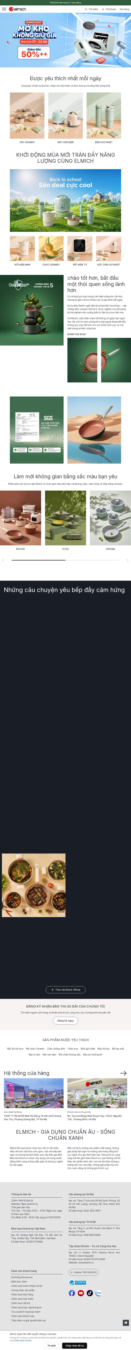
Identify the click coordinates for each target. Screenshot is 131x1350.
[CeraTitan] (94, 430)
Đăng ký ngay (65, 1020)
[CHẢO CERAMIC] (51, 248)
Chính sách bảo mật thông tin (26, 1307)
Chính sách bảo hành (22, 1298)
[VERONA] (95, 518)
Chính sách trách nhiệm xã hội (26, 1286)
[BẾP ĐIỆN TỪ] (79, 248)
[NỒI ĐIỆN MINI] (22, 248)
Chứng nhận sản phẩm (23, 1290)
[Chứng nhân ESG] (37, 430)
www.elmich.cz (86, 1262)
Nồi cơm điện (49, 1054)
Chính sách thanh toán (22, 1316)
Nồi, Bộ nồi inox (15, 1048)
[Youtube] (81, 1293)
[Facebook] (72, 1293)
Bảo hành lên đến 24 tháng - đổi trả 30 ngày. (65, 2)
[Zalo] (99, 1293)
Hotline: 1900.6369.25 (85, 1272)
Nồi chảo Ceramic (35, 1048)
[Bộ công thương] (94, 1283)
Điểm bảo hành (19, 1281)
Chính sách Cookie (22, 1340)
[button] (128, 560)
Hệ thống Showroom (22, 1277)
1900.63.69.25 (25, 1200)
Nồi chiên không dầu (70, 1054)
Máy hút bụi (103, 1048)
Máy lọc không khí (92, 1054)
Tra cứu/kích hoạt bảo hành (25, 1311)
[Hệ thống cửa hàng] (123, 1073)
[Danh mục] (4, 9)
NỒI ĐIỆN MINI (22, 264)
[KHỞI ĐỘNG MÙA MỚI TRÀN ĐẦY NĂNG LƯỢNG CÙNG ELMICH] (65, 200)
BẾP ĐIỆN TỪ (80, 264)
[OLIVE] (50, 518)
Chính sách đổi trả (20, 1303)
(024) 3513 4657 (92, 1210)
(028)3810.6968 (91, 1235)
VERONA (95, 549)
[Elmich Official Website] (17, 9)
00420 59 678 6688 (94, 1259)
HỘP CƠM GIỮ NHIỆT (108, 264)
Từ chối (51, 1345)
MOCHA (5, 549)
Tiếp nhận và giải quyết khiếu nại (28, 1320)
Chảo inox (73, 1048)
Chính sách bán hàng (22, 1294)
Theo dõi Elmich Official (67, 989)
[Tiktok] (90, 1293)
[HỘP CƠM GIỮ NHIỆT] (108, 248)
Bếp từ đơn (34, 1054)
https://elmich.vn (29, 1204)
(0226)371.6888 (34, 1241)
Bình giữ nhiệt (88, 1048)
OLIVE (50, 549)
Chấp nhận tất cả (75, 1345)
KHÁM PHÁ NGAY (76, 334)
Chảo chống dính (56, 1048)
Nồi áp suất (118, 1048)
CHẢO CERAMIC (51, 264)
